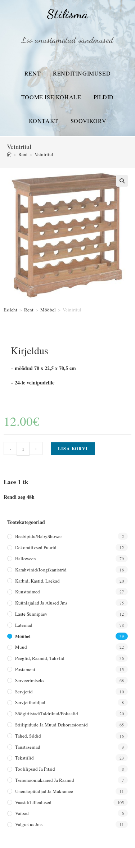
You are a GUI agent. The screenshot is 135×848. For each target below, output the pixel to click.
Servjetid (24, 691)
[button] (122, 181)
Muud (21, 647)
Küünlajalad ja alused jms (41, 602)
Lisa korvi (73, 449)
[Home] (9, 154)
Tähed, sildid (28, 736)
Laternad (23, 625)
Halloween (25, 558)
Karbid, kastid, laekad (37, 581)
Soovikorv (88, 120)
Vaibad (22, 813)
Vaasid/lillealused (33, 802)
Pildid (104, 97)
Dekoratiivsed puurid (36, 547)
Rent (32, 73)
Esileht (10, 309)
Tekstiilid (24, 757)
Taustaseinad (27, 747)
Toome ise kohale (51, 97)
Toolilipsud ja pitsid (35, 769)
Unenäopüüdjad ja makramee (44, 791)
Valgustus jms (28, 824)
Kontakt (43, 120)
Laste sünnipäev (31, 614)
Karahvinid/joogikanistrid (41, 569)
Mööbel (48, 309)
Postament (25, 669)
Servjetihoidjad (30, 702)
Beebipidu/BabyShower (38, 536)
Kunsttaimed (27, 591)
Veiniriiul (44, 154)
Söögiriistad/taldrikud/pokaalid (46, 713)
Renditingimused (82, 73)
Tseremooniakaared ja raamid (44, 780)
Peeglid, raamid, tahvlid (39, 658)
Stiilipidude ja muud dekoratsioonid (51, 724)
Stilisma (67, 14)
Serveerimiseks (29, 680)
